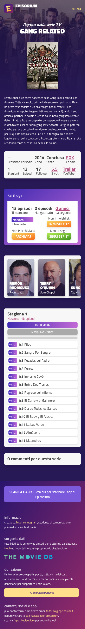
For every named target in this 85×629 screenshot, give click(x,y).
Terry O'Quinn (47, 285)
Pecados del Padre (34, 360)
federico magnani (26, 522)
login (19, 195)
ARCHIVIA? (23, 236)
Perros (25, 368)
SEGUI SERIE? (59, 236)
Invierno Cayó (31, 376)
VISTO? (12, 344)
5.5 (54, 169)
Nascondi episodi (21, 318)
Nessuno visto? (42, 332)
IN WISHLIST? (59, 224)
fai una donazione (41, 592)
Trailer (69, 169)
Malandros (29, 440)
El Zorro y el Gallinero (36, 400)
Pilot (24, 344)
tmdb (7, 548)
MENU (76, 8)
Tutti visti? (42, 325)
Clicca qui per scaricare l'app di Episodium (42, 494)
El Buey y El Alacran (36, 416)
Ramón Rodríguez (19, 285)
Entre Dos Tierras (33, 384)
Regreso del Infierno (35, 392)
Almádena (29, 432)
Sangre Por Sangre (34, 352)
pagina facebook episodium (42, 615)
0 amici (62, 208)
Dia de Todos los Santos (37, 408)
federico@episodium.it (59, 611)
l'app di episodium (24, 620)
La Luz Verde (31, 424)
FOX (70, 157)
